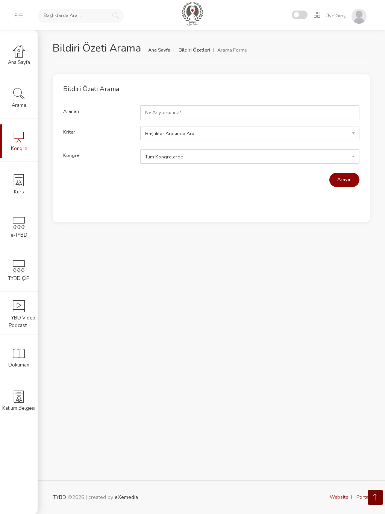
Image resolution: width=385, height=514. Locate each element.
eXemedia (126, 497)
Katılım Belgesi (18, 408)
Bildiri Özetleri (194, 50)
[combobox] (250, 133)
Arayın (344, 179)
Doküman (18, 365)
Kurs (19, 192)
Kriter (69, 132)
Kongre (71, 155)
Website (339, 497)
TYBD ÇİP (18, 278)
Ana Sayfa (159, 50)
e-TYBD (19, 235)
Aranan (71, 111)
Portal (363, 497)
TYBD (59, 497)
